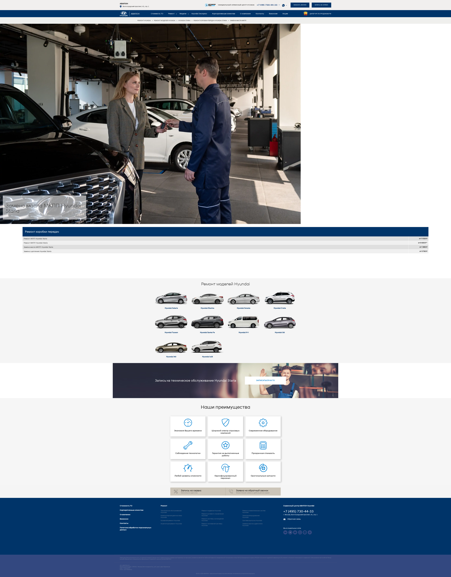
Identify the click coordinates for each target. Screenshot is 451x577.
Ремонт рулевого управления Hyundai (213, 514)
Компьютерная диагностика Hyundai (171, 516)
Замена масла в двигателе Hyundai (252, 524)
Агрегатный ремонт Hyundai (171, 524)
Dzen (290, 532)
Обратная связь (294, 519)
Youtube (295, 532)
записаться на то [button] (265, 380)
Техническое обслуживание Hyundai (171, 511)
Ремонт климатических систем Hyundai (253, 511)
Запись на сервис (321, 5)
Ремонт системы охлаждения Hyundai (213, 519)
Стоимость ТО (157, 14)
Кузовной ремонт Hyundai (170, 520)
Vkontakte (285, 532)
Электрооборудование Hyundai (251, 516)
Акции (285, 14)
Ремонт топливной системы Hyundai (212, 524)
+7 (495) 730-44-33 (298, 511)
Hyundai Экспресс (199, 14)
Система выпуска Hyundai (252, 520)
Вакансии (273, 14)
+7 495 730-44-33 (267, 5)
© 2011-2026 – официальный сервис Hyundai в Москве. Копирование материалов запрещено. (225, 573)
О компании (245, 14)
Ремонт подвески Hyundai (211, 511)
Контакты (260, 14)
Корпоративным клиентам (223, 14)
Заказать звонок (300, 5)
